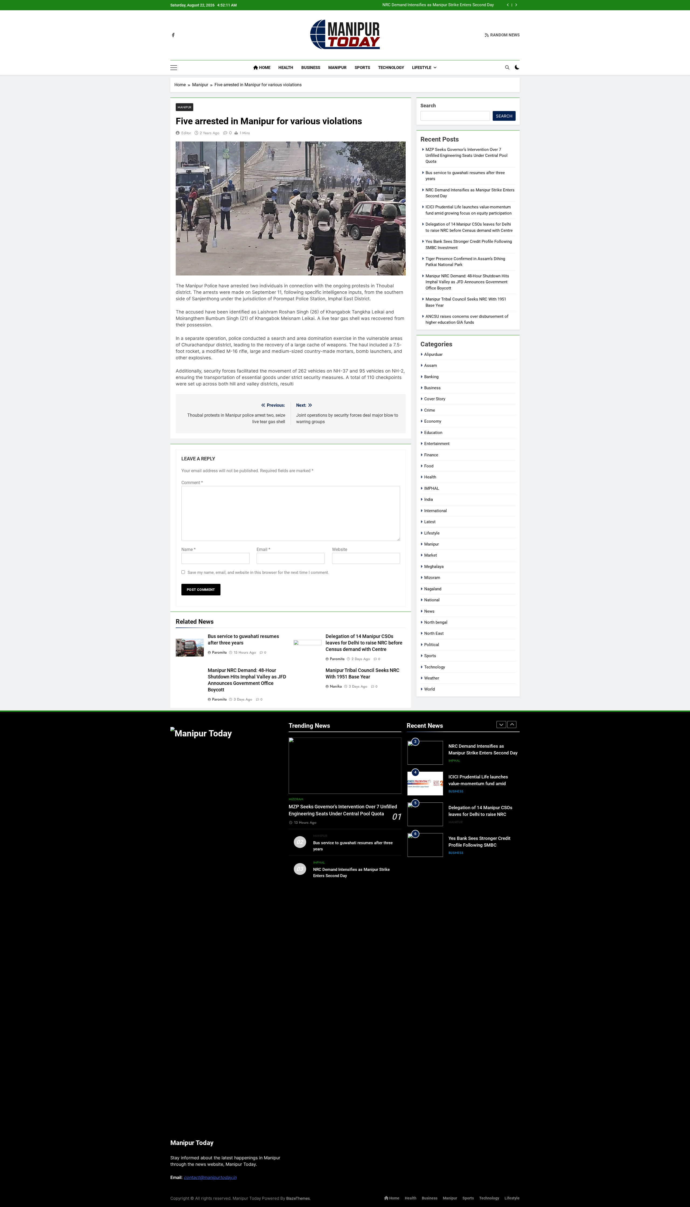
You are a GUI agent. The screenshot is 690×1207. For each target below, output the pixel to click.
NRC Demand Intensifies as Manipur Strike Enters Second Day (438, 5)
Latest (430, 521)
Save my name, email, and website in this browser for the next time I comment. (258, 572)
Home (264, 67)
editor (186, 133)
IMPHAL (431, 488)
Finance (431, 455)
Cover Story (434, 398)
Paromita (219, 652)
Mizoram (432, 577)
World (429, 689)
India (428, 499)
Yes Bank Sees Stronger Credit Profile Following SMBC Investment (479, 845)
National (432, 600)
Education (433, 432)
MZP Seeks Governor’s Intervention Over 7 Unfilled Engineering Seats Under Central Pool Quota (467, 155)
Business (310, 67)
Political (431, 644)
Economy (432, 421)
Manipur (337, 67)
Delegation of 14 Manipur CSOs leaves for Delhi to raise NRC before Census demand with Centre (364, 643)
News (429, 611)
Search (428, 105)
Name (188, 549)
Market (430, 555)
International (435, 510)
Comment (192, 482)
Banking (431, 376)
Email (263, 549)
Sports (362, 67)
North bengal (435, 622)
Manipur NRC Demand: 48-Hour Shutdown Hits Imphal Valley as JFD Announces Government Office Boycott (467, 282)
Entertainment (437, 443)
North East (434, 633)
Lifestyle (421, 67)
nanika (336, 686)
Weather (431, 678)
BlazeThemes (298, 1198)
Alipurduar (433, 354)
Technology (391, 67)
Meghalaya (434, 566)
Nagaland (432, 589)
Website (339, 549)
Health (285, 67)
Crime (429, 410)
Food (428, 466)
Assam (430, 365)
